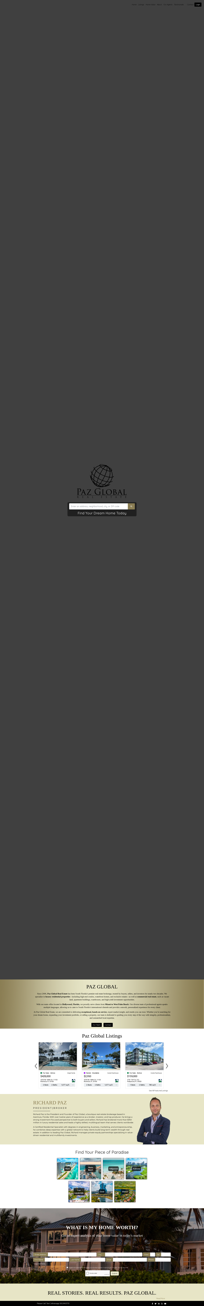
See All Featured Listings (158, 1091)
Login (198, 5)
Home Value (150, 5)
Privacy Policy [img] (132, 1267)
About (159, 5)
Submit (114, 1273)
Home (134, 5)
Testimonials (179, 5)
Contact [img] (190, 5)
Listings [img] (141, 5)
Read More (160, 1298)
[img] (152, 1303)
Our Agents (168, 5)
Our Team (96, 1025)
